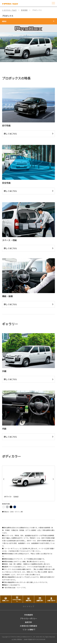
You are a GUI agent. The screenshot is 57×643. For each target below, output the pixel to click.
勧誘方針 (28, 622)
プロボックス (7, 15)
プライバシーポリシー (28, 618)
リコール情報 (28, 629)
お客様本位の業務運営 (28, 626)
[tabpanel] (28, 43)
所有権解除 (28, 615)
